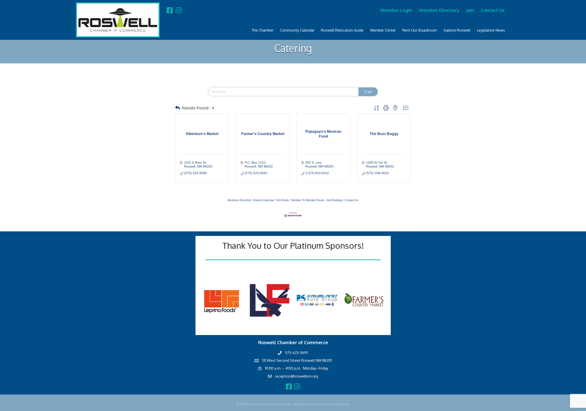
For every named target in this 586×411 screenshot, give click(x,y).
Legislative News (491, 30)
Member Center (383, 30)
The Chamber (262, 30)
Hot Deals (283, 200)
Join (470, 10)
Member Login (396, 10)
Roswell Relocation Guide (342, 30)
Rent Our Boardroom (419, 30)
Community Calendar (297, 30)
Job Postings (334, 200)
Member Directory (439, 10)
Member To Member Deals (307, 200)
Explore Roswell (457, 30)
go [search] (370, 91)
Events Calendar (263, 200)
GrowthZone (341, 404)
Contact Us (493, 10)
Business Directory (239, 200)
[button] (177, 108)
